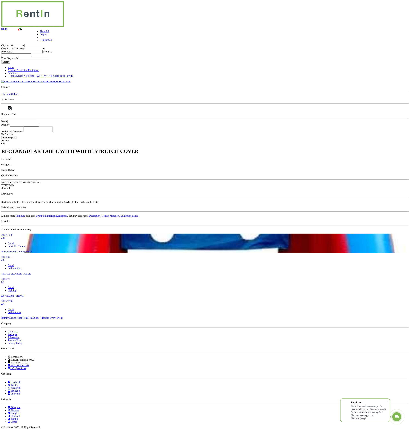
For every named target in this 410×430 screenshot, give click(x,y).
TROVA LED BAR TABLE (16, 273)
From (46, 51)
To (50, 51)
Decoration (94, 215)
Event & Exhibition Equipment (23, 70)
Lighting (12, 290)
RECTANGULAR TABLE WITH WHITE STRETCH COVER (41, 76)
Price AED (6, 51)
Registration (46, 40)
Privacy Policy (15, 343)
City (3, 45)
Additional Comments (12, 131)
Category (6, 48)
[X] (10, 108)
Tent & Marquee (110, 215)
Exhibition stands (129, 215)
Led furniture (14, 268)
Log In (43, 34)
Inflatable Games (16, 246)
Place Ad (44, 31)
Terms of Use (14, 340)
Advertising (14, 337)
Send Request (9, 137)
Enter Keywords (9, 58)
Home (11, 67)
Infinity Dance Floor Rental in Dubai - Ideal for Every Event (31, 317)
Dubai (11, 243)
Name (4, 121)
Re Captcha (7, 134)
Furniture (12, 73)
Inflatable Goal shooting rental (16, 251)
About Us (13, 331)
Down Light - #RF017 (12, 295)
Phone (5, 124)
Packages (12, 334)
